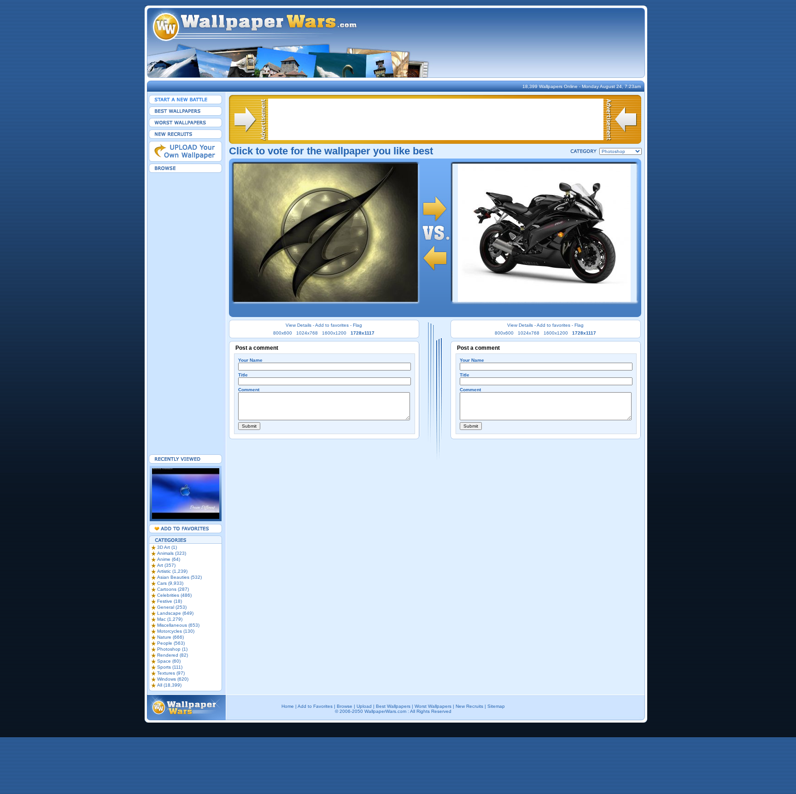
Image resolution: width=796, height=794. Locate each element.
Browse (344, 706)
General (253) (172, 607)
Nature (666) (170, 637)
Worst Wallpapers (433, 706)
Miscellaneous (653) (178, 625)
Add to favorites (332, 325)
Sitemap (496, 706)
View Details (298, 325)
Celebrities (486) (174, 595)
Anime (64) (168, 559)
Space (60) (169, 661)
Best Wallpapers (393, 706)
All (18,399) (169, 685)
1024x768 (307, 332)
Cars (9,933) (170, 583)
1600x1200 (334, 332)
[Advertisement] (185, 313)
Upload (364, 706)
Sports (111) (169, 667)
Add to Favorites (315, 706)
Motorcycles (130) (175, 631)
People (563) (171, 643)
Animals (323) (171, 553)
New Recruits (469, 706)
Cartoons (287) (173, 589)
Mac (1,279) (169, 619)
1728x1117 (363, 332)
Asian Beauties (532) (179, 577)
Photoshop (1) (172, 649)
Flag (357, 325)
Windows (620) (172, 679)
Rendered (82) (172, 655)
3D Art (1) (167, 547)
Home (287, 706)
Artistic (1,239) (172, 571)
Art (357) (166, 565)
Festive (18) (169, 601)
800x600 (282, 332)
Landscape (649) (175, 613)
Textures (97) (171, 673)
